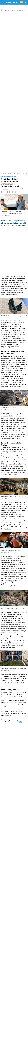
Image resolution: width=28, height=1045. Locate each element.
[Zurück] (2, 10)
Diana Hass (5, 189)
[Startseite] (12, 2)
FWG (20, 722)
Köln (9, 173)
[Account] (25, 2)
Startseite (3, 173)
